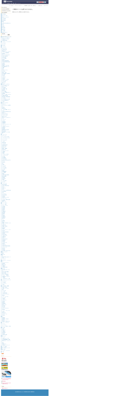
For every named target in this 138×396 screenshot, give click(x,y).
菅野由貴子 (4, 303)
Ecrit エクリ (4, 147)
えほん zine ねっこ (5, 80)
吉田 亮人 (3, 248)
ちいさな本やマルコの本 (6, 99)
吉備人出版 (4, 142)
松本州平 (3, 309)
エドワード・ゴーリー (5, 294)
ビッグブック (4, 283)
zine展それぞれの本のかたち (6, 23)
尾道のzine (4, 108)
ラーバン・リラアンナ (5, 322)
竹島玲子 (3, 220)
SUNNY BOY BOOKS (5, 174)
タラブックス (4, 135)
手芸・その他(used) (5, 274)
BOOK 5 (3, 107)
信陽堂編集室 (4, 171)
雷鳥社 (3, 173)
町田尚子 (3, 302)
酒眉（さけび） (4, 116)
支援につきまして (4, 388)
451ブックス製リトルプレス (6, 94)
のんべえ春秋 (4, 58)
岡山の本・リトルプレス (5, 84)
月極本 (3, 67)
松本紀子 (3, 243)
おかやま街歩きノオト (5, 85)
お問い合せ (40, 5)
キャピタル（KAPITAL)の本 (6, 190)
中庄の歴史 (4, 87)
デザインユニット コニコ (6, 229)
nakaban (3, 301)
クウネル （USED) (5, 275)
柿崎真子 (3, 228)
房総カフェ (4, 112)
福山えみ (3, 218)
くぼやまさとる (4, 235)
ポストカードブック (5, 262)
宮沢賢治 (3, 26)
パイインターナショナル (6, 137)
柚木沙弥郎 (3, 27)
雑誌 (3, 342)
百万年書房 (4, 157)
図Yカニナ (3, 82)
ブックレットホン (5, 115)
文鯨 (3, 68)
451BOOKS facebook (6, 10)
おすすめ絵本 (4, 18)
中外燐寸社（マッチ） (5, 39)
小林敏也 (3, 298)
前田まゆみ (4, 312)
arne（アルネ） (5, 48)
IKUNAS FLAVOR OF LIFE (6, 111)
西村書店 (3, 177)
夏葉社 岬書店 (4, 148)
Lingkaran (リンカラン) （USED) (5, 277)
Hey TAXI (3, 74)
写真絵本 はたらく (4, 32)
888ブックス (4, 201)
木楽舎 (3, 164)
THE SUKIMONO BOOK (6, 61)
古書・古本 (3, 349)
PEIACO (3, 315)
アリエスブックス (5, 155)
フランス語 (4, 290)
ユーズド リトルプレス (6, 350)
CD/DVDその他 (4, 334)
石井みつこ (4, 237)
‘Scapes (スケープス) (5, 338)
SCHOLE (3, 196)
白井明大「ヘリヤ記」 (5, 79)
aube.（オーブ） (4, 86)
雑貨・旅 (3, 254)
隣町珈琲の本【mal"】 (5, 129)
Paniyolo (3, 333)
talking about (4, 57)
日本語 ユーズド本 (5, 288)
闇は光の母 (3, 29)
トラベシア (4, 119)
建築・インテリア (4, 251)
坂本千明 (3, 305)
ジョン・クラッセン (5, 296)
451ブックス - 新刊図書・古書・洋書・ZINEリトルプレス (11, 3)
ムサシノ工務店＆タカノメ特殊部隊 (6, 93)
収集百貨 (3, 128)
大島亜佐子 (4, 211)
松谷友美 (3, 241)
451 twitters (4, 7)
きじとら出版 (4, 167)
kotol (3, 192)
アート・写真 (4, 204)
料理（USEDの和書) (5, 271)
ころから (3, 141)
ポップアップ (4, 281)
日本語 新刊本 (4, 287)
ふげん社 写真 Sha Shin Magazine (6, 200)
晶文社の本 (4, 149)
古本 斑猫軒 (4, 91)
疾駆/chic (3, 64)
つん (3, 219)
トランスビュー (4, 140)
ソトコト (3, 337)
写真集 (3, 21)
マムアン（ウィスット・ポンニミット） (6, 125)
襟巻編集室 (4, 121)
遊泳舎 (3, 170)
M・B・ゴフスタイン (5, 308)
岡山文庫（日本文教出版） (6, 96)
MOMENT (3, 127)
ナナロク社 (4, 143)
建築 (3, 253)
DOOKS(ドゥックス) (5, 197)
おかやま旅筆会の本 (5, 100)
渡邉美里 (3, 263)
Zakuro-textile (4, 234)
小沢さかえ (4, 244)
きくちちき (4, 297)
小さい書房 (4, 172)
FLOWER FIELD (4, 267)
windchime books (5, 144)
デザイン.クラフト (5, 205)
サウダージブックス (5, 150)
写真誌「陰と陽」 (5, 226)
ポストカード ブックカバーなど (6, 261)
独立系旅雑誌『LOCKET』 (6, 73)
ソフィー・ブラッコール (6, 310)
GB (2, 163)
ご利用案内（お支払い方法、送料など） (30, 5)
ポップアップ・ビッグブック (6, 279)
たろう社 (3, 181)
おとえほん (3, 45)
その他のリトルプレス (5, 126)
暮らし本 (3, 268)
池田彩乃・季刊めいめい (6, 321)
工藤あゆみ (4, 236)
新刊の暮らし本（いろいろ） (6, 270)
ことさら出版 (4, 180)
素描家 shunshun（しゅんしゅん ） (6, 223)
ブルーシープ (4, 198)
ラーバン (3, 323)
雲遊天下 (3, 59)
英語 (3, 289)
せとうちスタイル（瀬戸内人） (6, 106)
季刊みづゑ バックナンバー (6, 341)
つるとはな (4, 166)
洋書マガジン (4, 343)
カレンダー (4, 44)
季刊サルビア (4, 50)
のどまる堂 (4, 81)
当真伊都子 (4, 332)
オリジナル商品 (4, 346)
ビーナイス (4, 165)
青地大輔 (3, 212)
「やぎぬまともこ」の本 (6, 278)
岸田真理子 (4, 240)
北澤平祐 (3, 249)
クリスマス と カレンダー (6, 41)
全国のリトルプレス (5, 102)
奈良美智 (3, 207)
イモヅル (3, 120)
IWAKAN (3, 78)
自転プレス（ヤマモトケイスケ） (6, 118)
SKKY (3, 189)
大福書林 (3, 151)
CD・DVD (3, 327)
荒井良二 (3, 295)
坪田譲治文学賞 (4, 40)
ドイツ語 (3, 291)
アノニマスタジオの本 (5, 136)
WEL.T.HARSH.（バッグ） (6, 347)
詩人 (2, 316)
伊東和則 (3, 233)
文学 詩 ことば (4, 15)
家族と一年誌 (4, 72)
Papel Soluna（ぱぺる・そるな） (6, 257)
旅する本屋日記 (4, 12)
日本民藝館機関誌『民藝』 (6, 339)
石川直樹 (3, 206)
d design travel (4, 49)
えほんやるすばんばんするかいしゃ (6, 160)
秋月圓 (3, 179)
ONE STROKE (4, 184)
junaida (3, 311)
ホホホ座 (3, 156)
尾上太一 (3, 214)
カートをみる (11, 5)
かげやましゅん (4, 242)
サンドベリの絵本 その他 (6, 326)
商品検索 (3, 33)
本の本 (3, 24)
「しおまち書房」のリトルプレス (6, 110)
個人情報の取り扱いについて (19, 391)
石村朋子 (3, 215)
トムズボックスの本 (5, 154)
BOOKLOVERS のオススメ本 (6, 36)
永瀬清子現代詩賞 (5, 95)
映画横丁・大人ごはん (5, 65)
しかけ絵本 (4, 282)
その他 (3, 101)
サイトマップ (46, 5)
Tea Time (3, 71)
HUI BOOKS (4, 191)
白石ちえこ (4, 227)
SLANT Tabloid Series (5, 185)
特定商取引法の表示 (27, 391)
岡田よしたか (4, 304)
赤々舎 (3, 186)
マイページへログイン (18, 5)
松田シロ (3, 221)
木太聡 (3, 328)
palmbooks (4, 178)
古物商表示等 (32, 391)
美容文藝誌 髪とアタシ (5, 66)
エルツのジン (4, 193)
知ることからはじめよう (6, 54)
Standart (3, 75)
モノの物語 (3, 30)
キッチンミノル (4, 247)
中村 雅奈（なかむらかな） (6, 250)
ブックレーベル (4, 134)
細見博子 (3, 213)
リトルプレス (4, 46)
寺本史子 (3, 230)
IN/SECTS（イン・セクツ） (6, 51)
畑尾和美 (3, 317)
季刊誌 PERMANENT (5, 60)
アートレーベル (4, 183)
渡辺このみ (4, 264)
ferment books (4, 158)
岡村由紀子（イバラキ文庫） (6, 132)
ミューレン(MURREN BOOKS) (5, 53)
